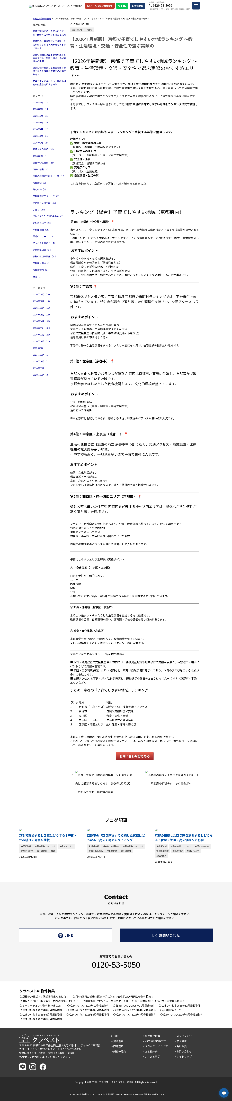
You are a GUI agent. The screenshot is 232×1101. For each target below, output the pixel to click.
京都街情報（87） (42, 269)
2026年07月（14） (42, 301)
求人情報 (181, 1041)
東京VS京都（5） (41, 169)
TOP (116, 1036)
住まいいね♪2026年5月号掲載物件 (42, 1014)
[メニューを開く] (196, 5)
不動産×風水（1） (42, 263)
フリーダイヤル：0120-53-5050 (37, 1049)
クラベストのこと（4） (44, 243)
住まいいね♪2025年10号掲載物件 (89, 1005)
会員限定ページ (172, 1010)
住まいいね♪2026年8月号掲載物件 (183, 1014)
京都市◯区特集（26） (44, 162)
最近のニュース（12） (44, 236)
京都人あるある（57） (44, 149)
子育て (89, 29)
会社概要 (181, 1046)
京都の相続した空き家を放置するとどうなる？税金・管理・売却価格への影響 (49, 58)
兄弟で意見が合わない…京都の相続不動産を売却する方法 (49, 83)
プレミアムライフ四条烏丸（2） (49, 216)
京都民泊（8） (40, 182)
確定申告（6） (40, 189)
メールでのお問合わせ (101, 5)
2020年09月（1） (41, 361)
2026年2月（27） (41, 142)
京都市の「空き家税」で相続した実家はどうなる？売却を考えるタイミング (49, 44)
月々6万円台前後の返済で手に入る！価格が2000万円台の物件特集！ (114, 996)
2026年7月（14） (41, 109)
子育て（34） (39, 209)
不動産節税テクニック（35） (47, 196)
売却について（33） (43, 223)
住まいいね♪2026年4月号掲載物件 (136, 1010)
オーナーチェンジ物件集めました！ (42, 1005)
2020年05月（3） (41, 374)
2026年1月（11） (41, 156)
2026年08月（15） (42, 294)
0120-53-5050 (116, 965)
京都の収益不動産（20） (45, 256)
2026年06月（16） (42, 307)
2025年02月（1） (41, 348)
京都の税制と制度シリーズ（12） (49, 176)
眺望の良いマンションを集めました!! (106, 1001)
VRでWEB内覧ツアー (157, 1041)
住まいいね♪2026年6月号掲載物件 (89, 1014)
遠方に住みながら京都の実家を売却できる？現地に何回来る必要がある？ (49, 71)
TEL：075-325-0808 (69, 1049)
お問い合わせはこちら (134, 756)
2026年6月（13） (41, 102)
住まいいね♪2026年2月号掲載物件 (42, 1010)
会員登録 (138, 5)
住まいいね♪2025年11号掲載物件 (135, 1005)
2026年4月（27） (41, 129)
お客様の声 (151, 1051)
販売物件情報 (152, 1036)
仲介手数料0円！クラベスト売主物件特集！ (160, 1001)
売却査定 (118, 1046)
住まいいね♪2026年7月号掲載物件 (136, 1014)
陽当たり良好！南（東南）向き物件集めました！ (50, 1001)
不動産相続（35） (42, 229)
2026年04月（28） (42, 321)
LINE (123, 5)
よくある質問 (152, 1056)
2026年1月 (77, 29)
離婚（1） (38, 276)
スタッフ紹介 (184, 1036)
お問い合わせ (169, 935)
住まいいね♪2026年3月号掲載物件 (89, 1010)
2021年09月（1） (41, 354)
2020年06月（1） (41, 368)
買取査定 (118, 1041)
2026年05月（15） (42, 314)
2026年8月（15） (41, 115)
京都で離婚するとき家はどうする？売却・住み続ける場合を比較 (49, 33)
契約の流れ (119, 1051)
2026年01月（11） (42, 341)
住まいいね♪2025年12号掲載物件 (181, 1005)
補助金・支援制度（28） (45, 202)
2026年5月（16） (41, 122)
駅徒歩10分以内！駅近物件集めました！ (45, 996)
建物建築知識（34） (43, 249)
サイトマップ (184, 1056)
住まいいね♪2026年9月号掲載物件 (42, 1019)
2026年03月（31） (42, 328)
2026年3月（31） (41, 135)
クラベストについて (156, 1046)
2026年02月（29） (42, 334)
